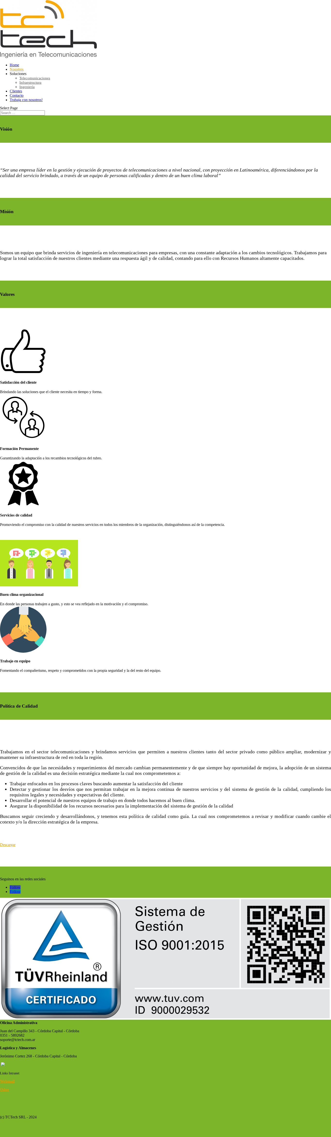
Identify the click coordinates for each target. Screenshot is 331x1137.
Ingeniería (27, 87)
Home (14, 65)
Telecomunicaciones (34, 78)
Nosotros (17, 69)
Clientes (16, 91)
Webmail (7, 1081)
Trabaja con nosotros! (26, 100)
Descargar (8, 845)
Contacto (17, 95)
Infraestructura (30, 82)
